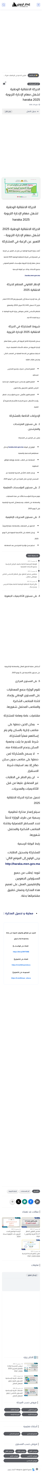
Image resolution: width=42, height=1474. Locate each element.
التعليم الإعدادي (32, 1434)
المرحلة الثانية (32, 1414)
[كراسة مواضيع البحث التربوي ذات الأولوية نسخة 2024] (11, 1222)
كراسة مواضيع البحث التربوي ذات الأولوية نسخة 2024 (11, 1233)
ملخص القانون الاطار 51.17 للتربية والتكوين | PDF (32, 1233)
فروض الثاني (9, 1451)
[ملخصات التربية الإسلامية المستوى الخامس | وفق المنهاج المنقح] (31, 1391)
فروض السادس (32, 1460)
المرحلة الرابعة (15, 1414)
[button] (30, 1201)
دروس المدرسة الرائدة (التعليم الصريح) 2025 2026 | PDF (15, 1368)
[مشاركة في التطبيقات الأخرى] (12, 1201)
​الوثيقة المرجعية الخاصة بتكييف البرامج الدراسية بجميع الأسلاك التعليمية (21, 565)
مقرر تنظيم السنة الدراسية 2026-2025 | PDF (31, 1255)
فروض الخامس (32, 1456)
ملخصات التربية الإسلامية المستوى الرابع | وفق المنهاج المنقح (14, 1380)
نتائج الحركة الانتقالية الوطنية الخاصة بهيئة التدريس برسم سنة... (20, 585)
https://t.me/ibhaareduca (21, 965)
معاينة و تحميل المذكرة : (18, 913)
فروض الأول (33, 1451)
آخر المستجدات (33, 84)
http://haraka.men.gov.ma (22, 863)
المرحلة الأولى (32, 1410)
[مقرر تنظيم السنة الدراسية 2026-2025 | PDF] (31, 1244)
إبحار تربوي (11, 1469)
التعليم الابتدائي (14, 1434)
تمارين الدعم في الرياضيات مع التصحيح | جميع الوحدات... (14, 75)
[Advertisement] (21, 42)
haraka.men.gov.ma (32, 275)
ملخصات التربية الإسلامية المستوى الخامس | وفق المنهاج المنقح (14, 1393)
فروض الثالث (21, 1451)
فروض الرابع (14, 1456)
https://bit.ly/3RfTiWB (21, 952)
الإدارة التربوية (13, 1191)
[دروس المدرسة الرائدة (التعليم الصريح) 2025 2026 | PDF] (31, 1367)
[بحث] (3, 4)
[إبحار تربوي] (21, 4)
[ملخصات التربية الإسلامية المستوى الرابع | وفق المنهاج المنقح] (31, 1379)
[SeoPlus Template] (33, 1469)
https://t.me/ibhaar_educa (21, 978)
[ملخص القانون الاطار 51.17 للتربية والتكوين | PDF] (31, 1222)
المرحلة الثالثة (15, 1410)
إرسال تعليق (32, 1275)
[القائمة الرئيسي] (38, 4)
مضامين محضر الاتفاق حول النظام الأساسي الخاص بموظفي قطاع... (19, 575)
